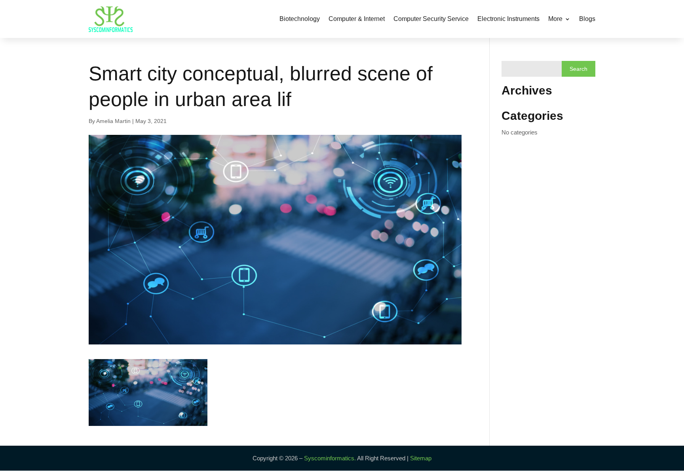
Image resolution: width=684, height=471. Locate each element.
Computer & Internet (357, 18)
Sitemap (420, 458)
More (555, 18)
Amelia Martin (113, 121)
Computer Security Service (431, 18)
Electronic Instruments (508, 18)
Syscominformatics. (330, 458)
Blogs (587, 18)
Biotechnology (299, 18)
